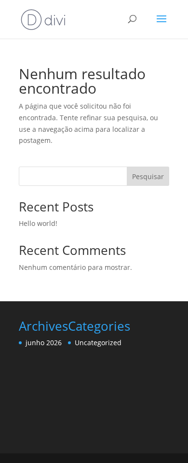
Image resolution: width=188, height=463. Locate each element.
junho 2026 (44, 342)
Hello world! (38, 223)
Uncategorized (98, 342)
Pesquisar (148, 176)
